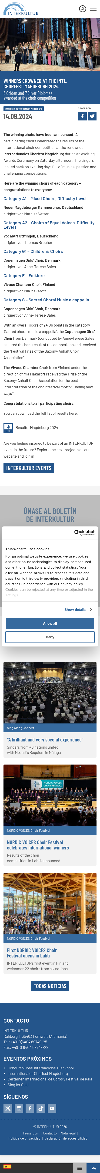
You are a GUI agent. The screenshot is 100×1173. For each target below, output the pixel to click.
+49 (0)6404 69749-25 (29, 1041)
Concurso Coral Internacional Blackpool (41, 1068)
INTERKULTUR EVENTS (28, 467)
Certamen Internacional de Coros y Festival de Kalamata (52, 1079)
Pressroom (31, 1133)
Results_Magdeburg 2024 (37, 427)
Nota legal (68, 1133)
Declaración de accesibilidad (65, 1138)
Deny (50, 637)
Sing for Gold (18, 1085)
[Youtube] (52, 1108)
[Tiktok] (41, 1108)
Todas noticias (50, 985)
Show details (75, 610)
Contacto (50, 1133)
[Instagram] (19, 1108)
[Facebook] (30, 1108)
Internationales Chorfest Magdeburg (33, 153)
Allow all (50, 623)
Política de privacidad (24, 1138)
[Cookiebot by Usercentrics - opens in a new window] (74, 533)
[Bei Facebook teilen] (82, 116)
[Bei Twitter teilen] (92, 116)
